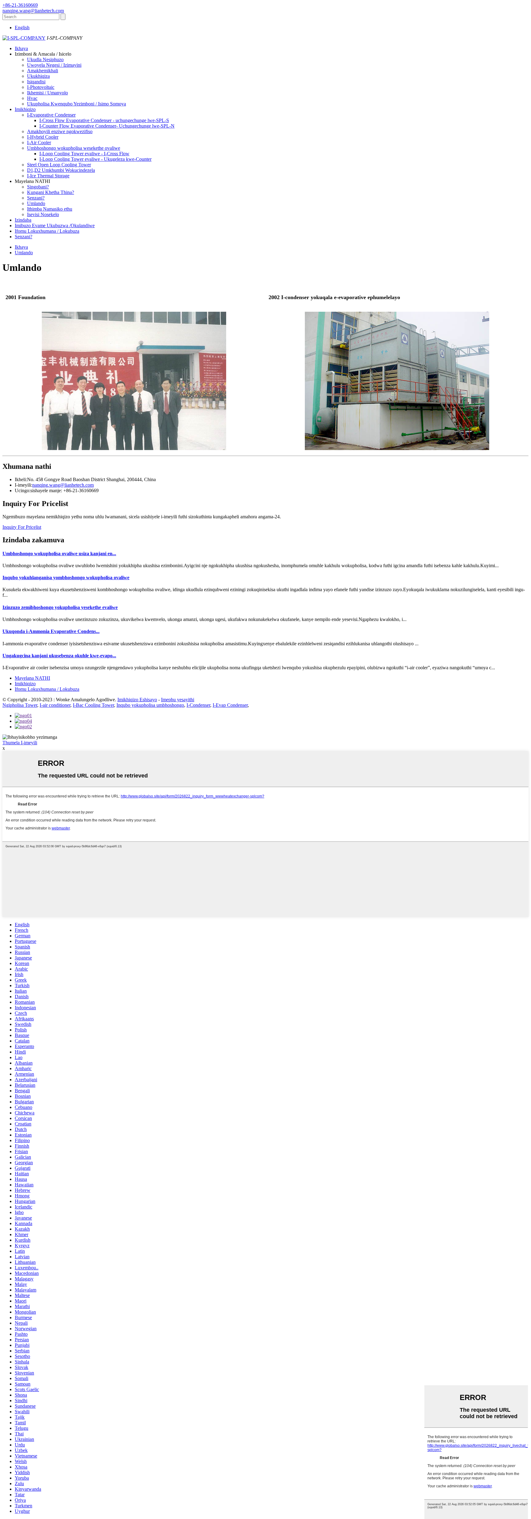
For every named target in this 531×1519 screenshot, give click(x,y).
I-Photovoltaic (40, 87)
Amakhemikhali (42, 70)
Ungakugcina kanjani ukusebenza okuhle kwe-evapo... (59, 655)
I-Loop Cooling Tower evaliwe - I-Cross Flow (84, 153)
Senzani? (36, 197)
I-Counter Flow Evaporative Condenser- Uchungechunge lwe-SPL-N (107, 126)
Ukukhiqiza (38, 76)
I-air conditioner (55, 705)
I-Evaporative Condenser (51, 114)
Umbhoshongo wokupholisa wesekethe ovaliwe (73, 148)
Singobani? (38, 186)
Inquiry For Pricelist (21, 527)
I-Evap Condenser (230, 705)
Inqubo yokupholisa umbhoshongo (150, 705)
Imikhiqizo (25, 109)
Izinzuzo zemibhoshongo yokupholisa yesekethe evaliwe (60, 607)
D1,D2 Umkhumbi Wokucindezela (61, 170)
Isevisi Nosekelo (43, 214)
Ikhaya (21, 48)
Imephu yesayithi (177, 699)
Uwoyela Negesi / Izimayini (54, 65)
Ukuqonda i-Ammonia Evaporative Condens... (51, 631)
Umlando (36, 203)
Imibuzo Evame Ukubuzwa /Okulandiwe (55, 225)
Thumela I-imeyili (19, 742)
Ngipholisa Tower (19, 705)
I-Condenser (198, 705)
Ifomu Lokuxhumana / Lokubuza (47, 231)
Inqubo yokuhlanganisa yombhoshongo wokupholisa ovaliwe (65, 577)
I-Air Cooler (39, 142)
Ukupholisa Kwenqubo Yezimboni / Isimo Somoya (76, 103)
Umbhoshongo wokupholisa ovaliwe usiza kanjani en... (59, 553)
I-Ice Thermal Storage (48, 175)
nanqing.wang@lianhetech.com (63, 485)
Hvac (32, 98)
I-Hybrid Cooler (42, 137)
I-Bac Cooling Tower (93, 705)
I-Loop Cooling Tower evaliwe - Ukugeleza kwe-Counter (95, 159)
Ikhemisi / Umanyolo (47, 92)
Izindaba (23, 220)
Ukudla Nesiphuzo (45, 59)
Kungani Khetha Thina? (50, 192)
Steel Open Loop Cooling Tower (59, 164)
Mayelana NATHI (32, 678)
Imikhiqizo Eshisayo (137, 699)
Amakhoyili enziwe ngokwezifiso (59, 131)
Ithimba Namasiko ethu (49, 209)
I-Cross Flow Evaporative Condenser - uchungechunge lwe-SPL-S (104, 120)
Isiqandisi (36, 81)
